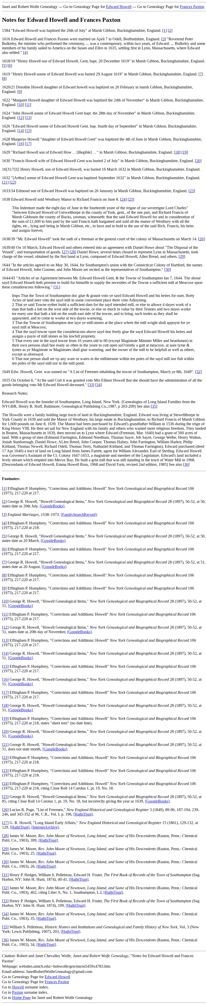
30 (168, 269)
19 (185, 152)
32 (198, 372)
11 (28, 104)
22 (13, 182)
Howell (18, 987)
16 (21, 144)
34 (98, 385)
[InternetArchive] (45, 827)
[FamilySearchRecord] (79, 514)
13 (28, 118)
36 (186, 464)
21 (5, 182)
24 (123, 199)
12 (21, 118)
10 (21, 104)
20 (198, 161)
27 (65, 252)
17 (28, 144)
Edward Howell (118, 7)
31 (57, 287)
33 (91, 385)
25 (131, 199)
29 (182, 256)
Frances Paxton (192, 7)
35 (154, 406)
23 (192, 191)
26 (201, 239)
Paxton (17, 992)
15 (28, 131)
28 (73, 252)
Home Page (21, 997)
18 (177, 152)
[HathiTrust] (83, 814)
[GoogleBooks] (52, 506)
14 (21, 131)
